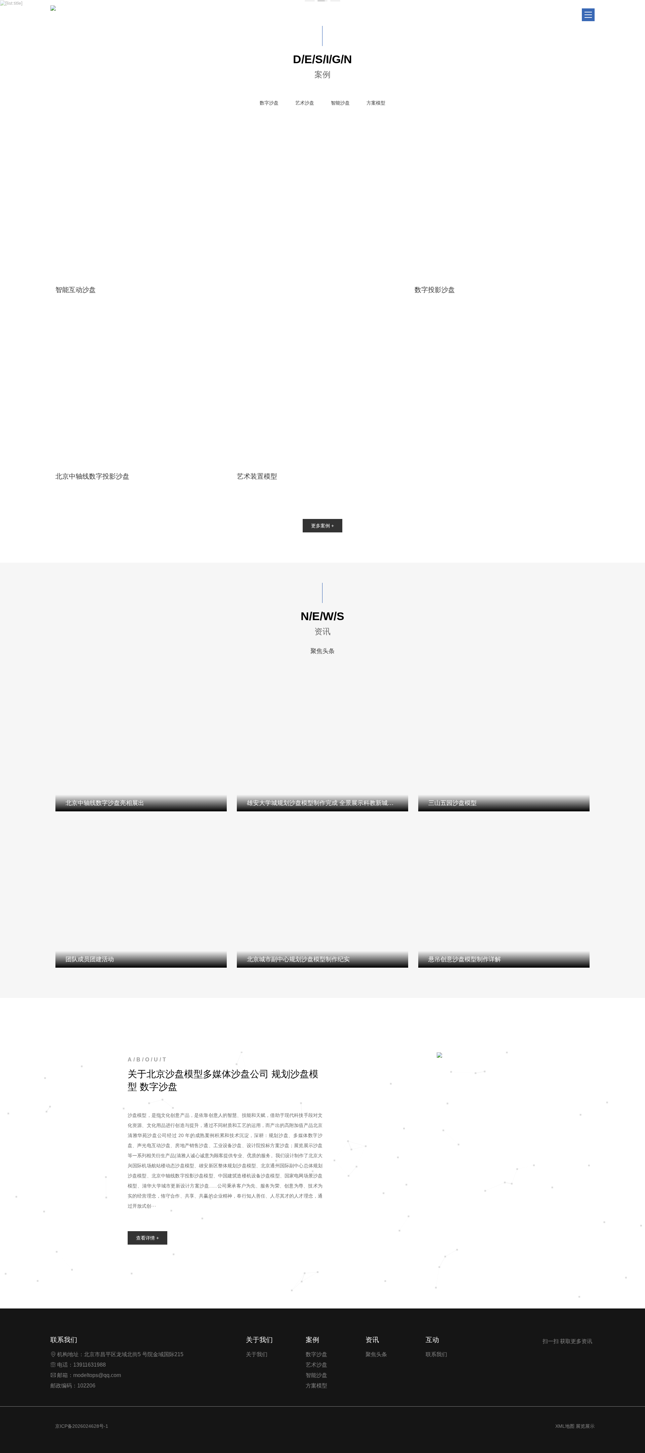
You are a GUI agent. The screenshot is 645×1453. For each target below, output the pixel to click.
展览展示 (585, 1426)
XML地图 (564, 1426)
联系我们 (436, 1354)
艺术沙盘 (304, 103)
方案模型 (376, 103)
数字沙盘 (269, 103)
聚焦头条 (322, 651)
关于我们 (256, 1354)
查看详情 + (147, 1238)
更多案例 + (322, 525)
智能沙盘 (340, 103)
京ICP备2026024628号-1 (81, 1426)
